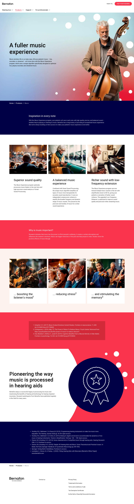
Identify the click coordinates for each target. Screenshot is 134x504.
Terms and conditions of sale (76, 487)
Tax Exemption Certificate (76, 490)
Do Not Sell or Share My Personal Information (81, 494)
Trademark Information (75, 483)
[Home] (7, 4)
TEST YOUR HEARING (123, 3)
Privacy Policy (72, 479)
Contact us (42, 479)
